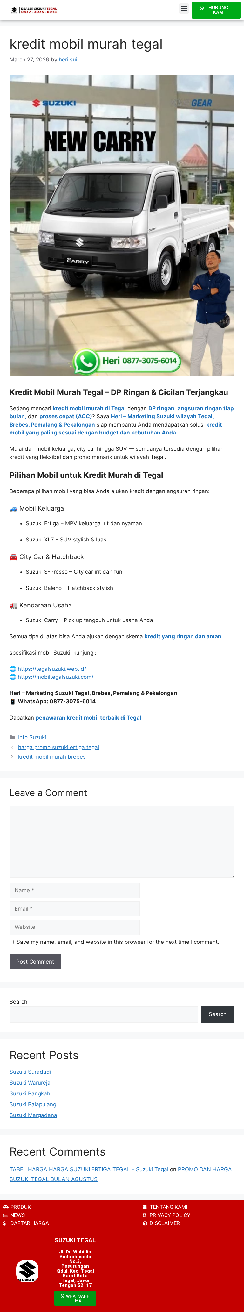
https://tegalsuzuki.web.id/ (52, 669)
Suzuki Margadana (33, 1115)
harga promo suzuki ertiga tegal (58, 747)
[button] (184, 8)
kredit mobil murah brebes (52, 757)
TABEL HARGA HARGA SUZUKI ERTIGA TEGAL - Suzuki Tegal (89, 1169)
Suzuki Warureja (30, 1082)
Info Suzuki (32, 737)
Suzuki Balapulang (33, 1104)
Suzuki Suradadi (30, 1072)
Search (18, 1002)
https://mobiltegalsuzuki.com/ (55, 677)
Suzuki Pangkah (30, 1093)
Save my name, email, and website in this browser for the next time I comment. (118, 942)
